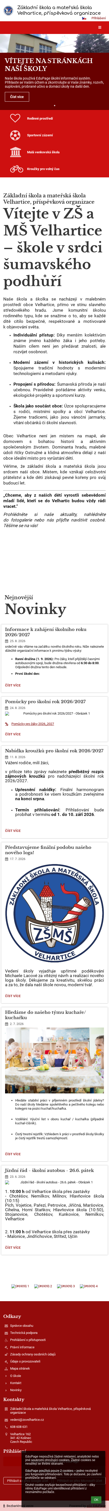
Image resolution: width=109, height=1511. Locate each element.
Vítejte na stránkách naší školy (49, 64)
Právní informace (22, 1347)
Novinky (16, 1390)
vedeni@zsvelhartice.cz (27, 1420)
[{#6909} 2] (43, 1286)
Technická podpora (24, 1333)
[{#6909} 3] (66, 1286)
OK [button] (96, 1500)
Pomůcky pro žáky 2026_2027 (32, 724)
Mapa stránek (20, 1368)
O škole (15, 1376)
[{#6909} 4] (89, 1286)
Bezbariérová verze (19, 1506)
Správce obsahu (21, 1326)
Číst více (17, 97)
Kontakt (15, 1383)
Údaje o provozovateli (25, 1361)
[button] (84, 18)
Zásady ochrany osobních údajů (33, 1354)
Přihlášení (99, 18)
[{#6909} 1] (20, 1286)
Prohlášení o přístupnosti (28, 1340)
